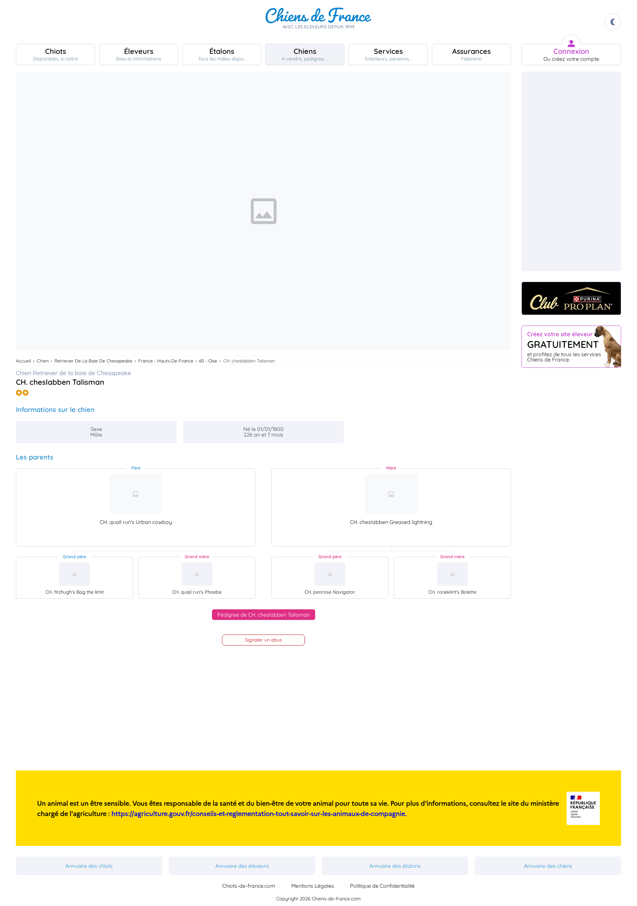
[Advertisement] (571, 171)
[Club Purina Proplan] (571, 298)
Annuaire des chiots (89, 865)
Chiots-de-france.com (248, 885)
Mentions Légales (312, 885)
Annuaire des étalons (395, 865)
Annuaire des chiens (548, 865)
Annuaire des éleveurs (242, 865)
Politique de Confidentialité (382, 885)
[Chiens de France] (318, 22)
